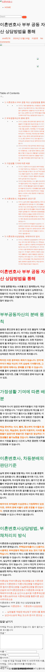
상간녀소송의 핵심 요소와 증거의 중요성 (25, 615)
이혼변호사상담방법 (33, 606)
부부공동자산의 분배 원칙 (18, 118)
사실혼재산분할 (27, 587)
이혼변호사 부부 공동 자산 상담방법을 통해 (26, 102)
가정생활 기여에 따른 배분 (18, 163)
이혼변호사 (12, 584)
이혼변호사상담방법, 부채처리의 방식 (23, 236)
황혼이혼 (35, 596)
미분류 (35, 38)
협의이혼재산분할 (11, 587)
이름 (3, 651)
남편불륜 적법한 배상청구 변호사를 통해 (25, 612)
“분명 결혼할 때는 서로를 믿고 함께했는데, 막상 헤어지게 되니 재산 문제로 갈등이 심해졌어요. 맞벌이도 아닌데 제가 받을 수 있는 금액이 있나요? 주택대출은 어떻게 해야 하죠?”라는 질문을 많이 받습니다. (31, 110)
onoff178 (6, 38)
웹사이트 (4, 658)
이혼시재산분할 (25, 584)
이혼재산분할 (24, 596)
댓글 (3, 633)
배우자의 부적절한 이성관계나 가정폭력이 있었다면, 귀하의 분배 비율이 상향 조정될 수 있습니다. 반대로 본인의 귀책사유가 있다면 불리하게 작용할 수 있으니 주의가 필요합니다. (31, 228)
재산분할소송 (28, 581)
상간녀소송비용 (24, 593)
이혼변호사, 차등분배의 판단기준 (21, 199)
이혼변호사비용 (33, 590)
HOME (8, 7)
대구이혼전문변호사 (16, 590)
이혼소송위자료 (10, 596)
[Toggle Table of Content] (1, 97)
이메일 (4, 654)
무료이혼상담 (15, 581)
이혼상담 (4, 581)
